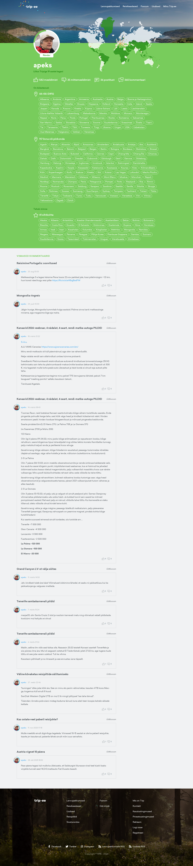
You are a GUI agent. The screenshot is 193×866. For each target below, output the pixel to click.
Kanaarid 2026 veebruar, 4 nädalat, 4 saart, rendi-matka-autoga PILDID (59, 328)
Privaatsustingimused (143, 816)
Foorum (145, 6)
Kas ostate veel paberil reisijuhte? (37, 719)
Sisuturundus (73, 822)
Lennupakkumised (110, 6)
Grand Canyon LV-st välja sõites (36, 569)
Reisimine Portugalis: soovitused (37, 263)
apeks (23, 271)
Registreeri (138, 832)
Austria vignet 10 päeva (31, 752)
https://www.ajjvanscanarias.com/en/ (59, 346)
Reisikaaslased (130, 6)
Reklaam (137, 822)
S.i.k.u (24, 341)
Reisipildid (72, 816)
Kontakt (137, 806)
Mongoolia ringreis (28, 295)
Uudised (156, 6)
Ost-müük (105, 806)
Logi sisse (137, 827)
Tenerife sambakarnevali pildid (35, 601)
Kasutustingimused (142, 811)
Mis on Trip (138, 800)
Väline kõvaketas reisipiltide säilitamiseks (42, 674)
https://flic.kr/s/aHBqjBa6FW (66, 280)
